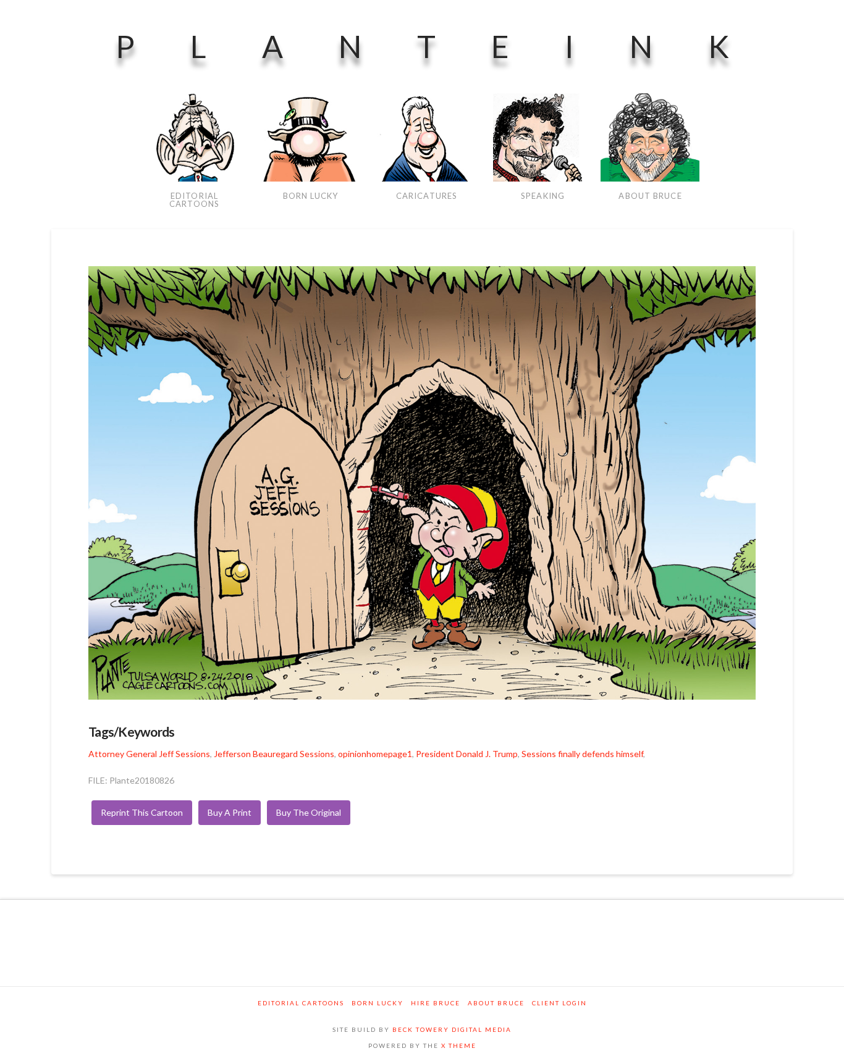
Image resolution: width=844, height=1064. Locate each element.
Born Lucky (377, 1003)
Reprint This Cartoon (142, 812)
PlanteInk (450, 46)
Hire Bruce (435, 1003)
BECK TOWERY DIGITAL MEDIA (452, 1029)
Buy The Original (308, 812)
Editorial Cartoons (301, 1003)
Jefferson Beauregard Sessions (274, 753)
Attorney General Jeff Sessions (149, 753)
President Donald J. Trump (467, 753)
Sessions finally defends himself (582, 753)
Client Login (559, 1003)
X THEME (458, 1045)
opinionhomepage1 (375, 753)
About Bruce (496, 1003)
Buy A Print (229, 812)
